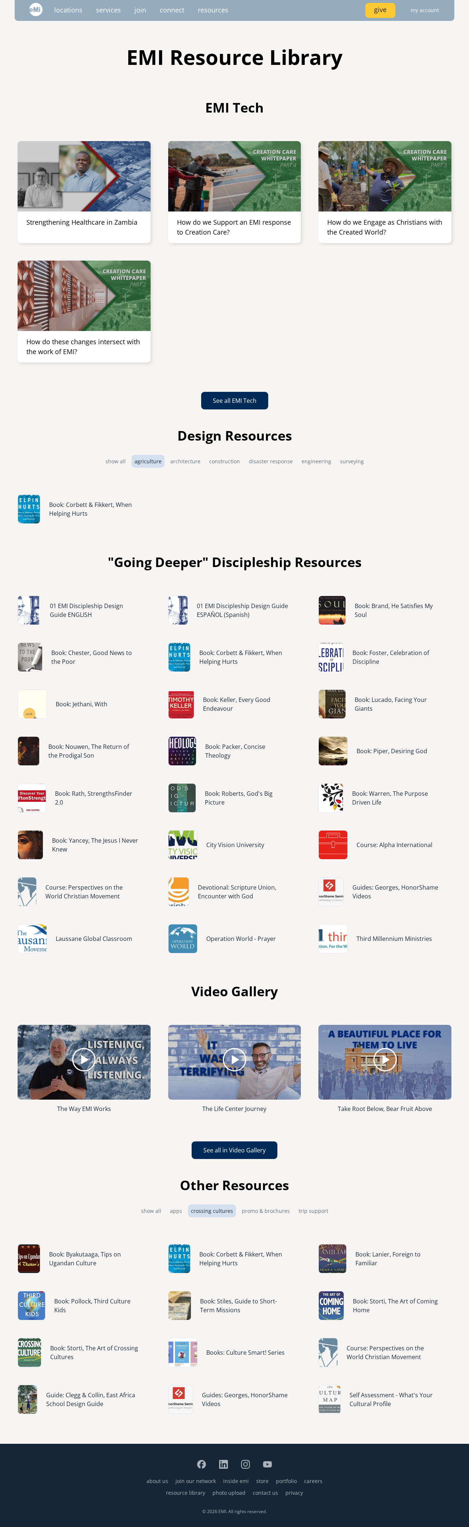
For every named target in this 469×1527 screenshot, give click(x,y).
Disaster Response (271, 461)
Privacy (294, 1492)
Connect (172, 9)
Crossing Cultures (212, 1210)
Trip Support (313, 1210)
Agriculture (148, 461)
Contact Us (265, 1492)
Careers (313, 1481)
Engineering (316, 461)
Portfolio (286, 1481)
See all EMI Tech (234, 401)
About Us (157, 1481)
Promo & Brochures (266, 1210)
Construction (224, 461)
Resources (213, 9)
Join (140, 9)
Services (108, 9)
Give (380, 9)
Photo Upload (229, 1492)
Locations (68, 9)
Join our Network (196, 1481)
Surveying (352, 461)
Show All (116, 461)
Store (262, 1481)
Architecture (185, 461)
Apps (176, 1210)
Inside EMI (236, 1481)
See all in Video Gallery (234, 1150)
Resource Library (185, 1492)
